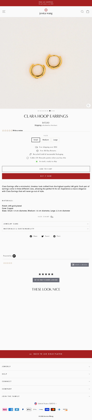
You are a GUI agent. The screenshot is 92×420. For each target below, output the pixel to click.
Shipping (38, 125)
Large (55, 140)
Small (36, 140)
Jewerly (6, 366)
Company (7, 389)
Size (46, 135)
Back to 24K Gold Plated (47, 354)
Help (4, 374)
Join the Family (11, 396)
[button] (80, 265)
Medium (46, 140)
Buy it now (46, 176)
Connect (7, 381)
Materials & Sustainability (19, 229)
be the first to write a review (46, 280)
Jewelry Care (11, 224)
